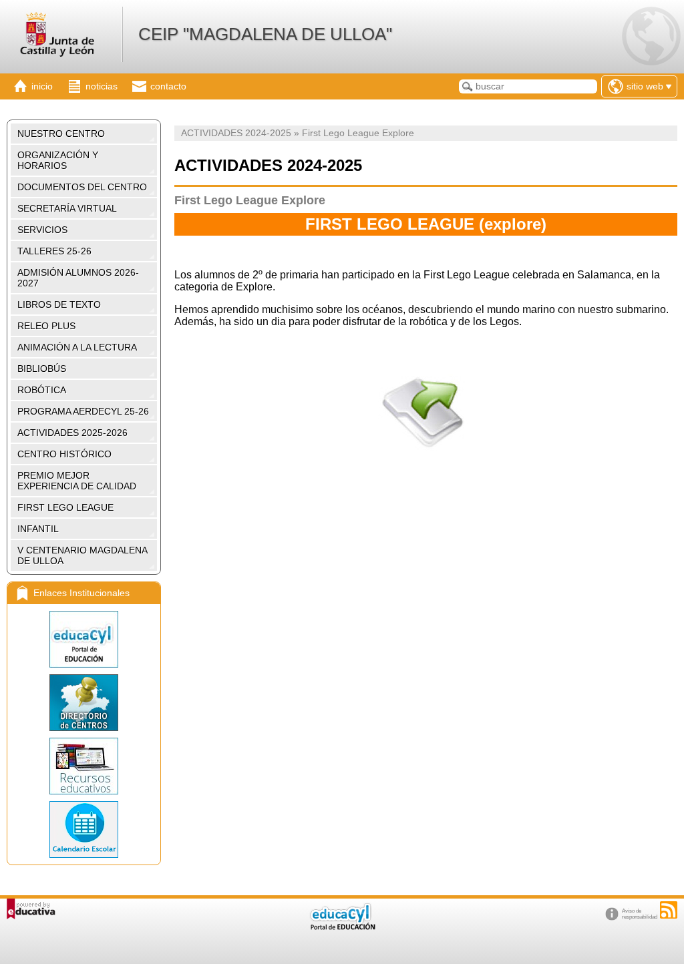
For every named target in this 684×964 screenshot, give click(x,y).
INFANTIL (38, 528)
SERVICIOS (42, 229)
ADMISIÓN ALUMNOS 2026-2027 (78, 277)
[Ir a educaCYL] (342, 927)
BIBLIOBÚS (41, 368)
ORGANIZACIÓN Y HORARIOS (57, 160)
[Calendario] (83, 829)
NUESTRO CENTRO (61, 133)
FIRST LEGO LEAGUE (65, 507)
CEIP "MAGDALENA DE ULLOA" (265, 34)
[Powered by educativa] (31, 909)
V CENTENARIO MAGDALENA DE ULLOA (82, 555)
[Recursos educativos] (83, 766)
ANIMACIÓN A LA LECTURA (77, 347)
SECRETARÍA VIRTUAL (67, 208)
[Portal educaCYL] (83, 639)
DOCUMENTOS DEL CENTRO (82, 187)
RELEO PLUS (46, 325)
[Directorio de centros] (83, 702)
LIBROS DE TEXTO (59, 304)
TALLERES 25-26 (54, 251)
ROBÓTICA (41, 390)
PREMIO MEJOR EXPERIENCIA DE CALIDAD (76, 480)
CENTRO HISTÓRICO (64, 454)
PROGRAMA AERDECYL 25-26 (83, 411)
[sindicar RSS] (668, 910)
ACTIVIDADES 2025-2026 (72, 432)
